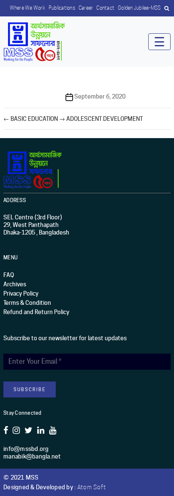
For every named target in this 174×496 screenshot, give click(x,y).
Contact (105, 8)
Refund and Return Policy (36, 312)
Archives (14, 284)
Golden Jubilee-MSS (139, 8)
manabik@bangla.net (32, 456)
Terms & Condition (27, 302)
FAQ (8, 275)
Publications (62, 8)
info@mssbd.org (26, 448)
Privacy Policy (20, 293)
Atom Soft (91, 487)
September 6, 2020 (99, 96)
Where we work (27, 8)
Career (86, 8)
